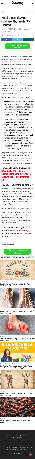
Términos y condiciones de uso (17, 437)
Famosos (8, 12)
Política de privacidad (20, 435)
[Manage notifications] (30, 454)
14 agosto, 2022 (19, 35)
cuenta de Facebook (18, 230)
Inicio (2, 12)
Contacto (9, 435)
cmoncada (7, 35)
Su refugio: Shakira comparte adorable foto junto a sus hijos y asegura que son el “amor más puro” (16, 174)
